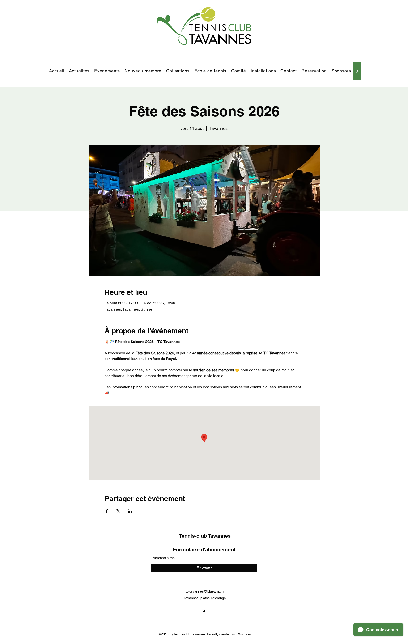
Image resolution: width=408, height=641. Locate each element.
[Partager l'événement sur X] (118, 511)
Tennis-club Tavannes (205, 536)
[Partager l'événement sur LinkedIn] (130, 511)
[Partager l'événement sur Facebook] (107, 511)
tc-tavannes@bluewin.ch (205, 591)
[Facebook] (204, 611)
